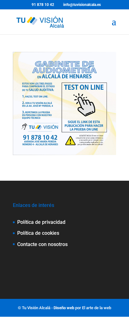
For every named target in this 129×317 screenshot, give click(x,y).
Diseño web (64, 307)
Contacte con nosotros (42, 244)
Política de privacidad (41, 222)
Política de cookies (38, 233)
